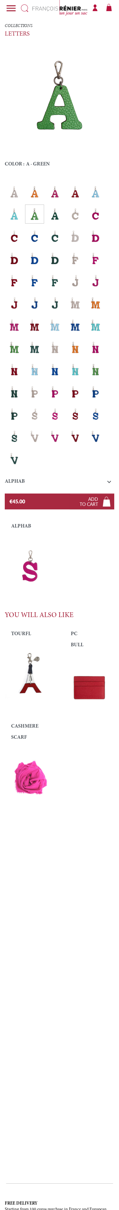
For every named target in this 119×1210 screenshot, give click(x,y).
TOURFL (21, 633)
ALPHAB (21, 526)
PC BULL (77, 639)
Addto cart (89, 501)
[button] (59, 482)
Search (24, 8)
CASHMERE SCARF (24, 732)
